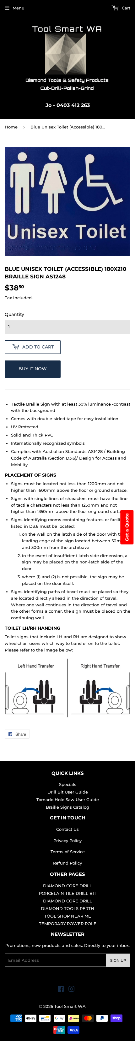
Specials (67, 784)
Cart (125, 7)
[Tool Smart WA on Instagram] (71, 989)
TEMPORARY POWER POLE (67, 923)
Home (11, 126)
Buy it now (33, 369)
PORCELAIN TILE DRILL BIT (67, 893)
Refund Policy (67, 863)
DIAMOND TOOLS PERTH (67, 908)
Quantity (14, 314)
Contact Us (67, 829)
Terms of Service (68, 851)
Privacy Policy (67, 840)
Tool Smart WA (70, 1006)
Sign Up (118, 960)
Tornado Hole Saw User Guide (67, 799)
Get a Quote (127, 527)
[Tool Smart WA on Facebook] (60, 989)
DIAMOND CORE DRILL (67, 885)
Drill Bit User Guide (67, 791)
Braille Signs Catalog (67, 807)
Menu (18, 7)
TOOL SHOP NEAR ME (67, 916)
